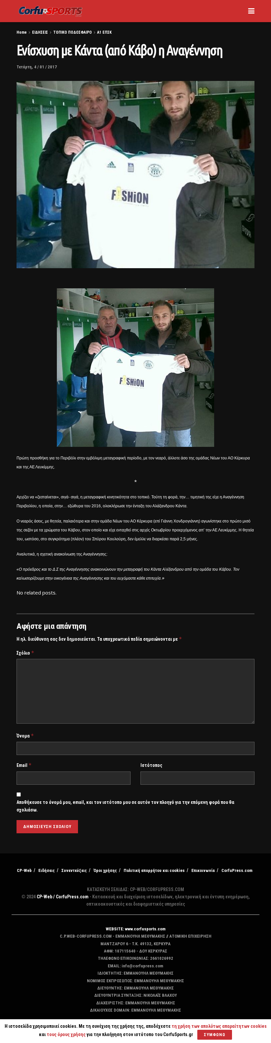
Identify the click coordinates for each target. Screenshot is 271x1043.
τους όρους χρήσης (67, 1034)
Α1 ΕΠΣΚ (104, 32)
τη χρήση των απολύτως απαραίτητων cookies (219, 1026)
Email (24, 765)
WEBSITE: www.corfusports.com (136, 928)
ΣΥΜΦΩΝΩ (214, 1034)
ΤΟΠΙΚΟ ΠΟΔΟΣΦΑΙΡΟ (72, 32)
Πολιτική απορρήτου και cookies (154, 870)
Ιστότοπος (151, 765)
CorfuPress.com (236, 870)
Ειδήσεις (46, 870)
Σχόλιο (25, 653)
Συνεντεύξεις (74, 870)
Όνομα (25, 736)
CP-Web (24, 870)
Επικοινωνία (203, 870)
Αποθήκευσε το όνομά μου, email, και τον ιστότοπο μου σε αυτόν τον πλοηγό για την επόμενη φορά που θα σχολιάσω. (125, 806)
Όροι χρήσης (105, 870)
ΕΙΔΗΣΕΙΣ (40, 32)
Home (22, 32)
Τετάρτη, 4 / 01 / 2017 (37, 66)
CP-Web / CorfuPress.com (63, 896)
